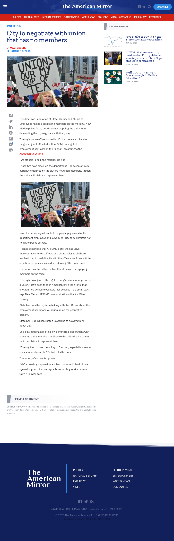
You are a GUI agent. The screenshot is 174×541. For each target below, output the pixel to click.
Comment (11, 144)
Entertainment (71, 17)
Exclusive (103, 17)
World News (88, 17)
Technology (140, 17)
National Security (51, 17)
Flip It (11, 138)
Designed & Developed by (87, 519)
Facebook (139, 6)
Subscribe (162, 6)
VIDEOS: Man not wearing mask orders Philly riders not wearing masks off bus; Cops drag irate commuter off (144, 57)
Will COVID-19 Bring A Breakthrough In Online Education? (141, 75)
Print (11, 150)
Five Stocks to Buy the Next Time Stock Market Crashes (144, 38)
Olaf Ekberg (18, 47)
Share (11, 115)
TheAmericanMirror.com (43, 478)
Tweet (11, 121)
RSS (92, 501)
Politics (17, 17)
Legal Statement (98, 509)
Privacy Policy (79, 509)
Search (149, 6)
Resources (155, 17)
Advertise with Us (60, 509)
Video (114, 17)
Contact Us (125, 17)
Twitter (143, 6)
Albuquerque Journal (32, 153)
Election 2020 (31, 17)
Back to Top (116, 509)
